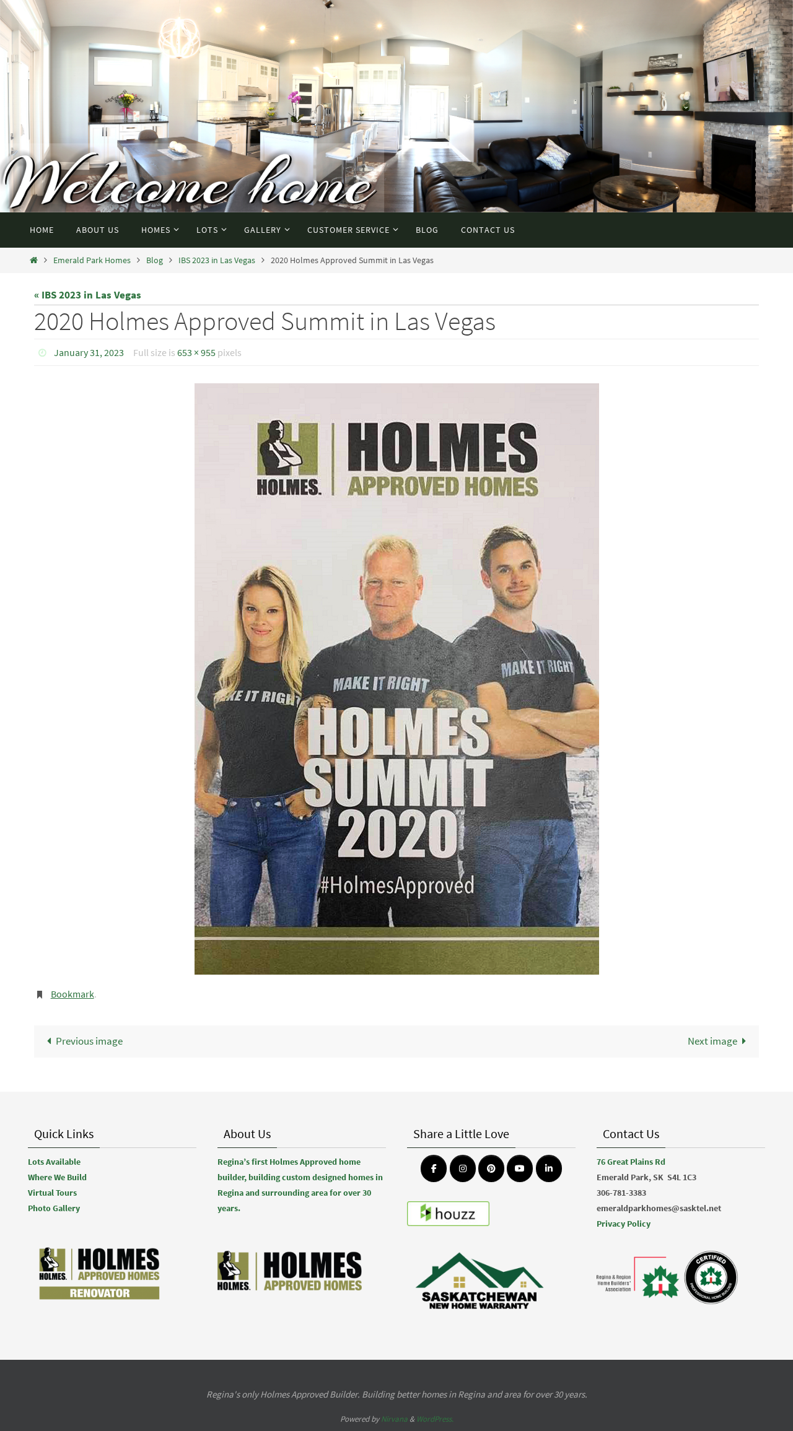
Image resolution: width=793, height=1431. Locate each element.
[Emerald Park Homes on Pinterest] (491, 1168)
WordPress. (434, 1419)
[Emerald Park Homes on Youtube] (520, 1168)
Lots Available (54, 1161)
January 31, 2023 (89, 352)
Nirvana (394, 1419)
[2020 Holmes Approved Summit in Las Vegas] (396, 679)
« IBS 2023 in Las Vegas (87, 295)
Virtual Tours (52, 1192)
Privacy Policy (624, 1223)
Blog (154, 260)
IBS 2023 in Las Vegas (216, 260)
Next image (712, 1041)
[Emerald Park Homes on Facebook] (434, 1168)
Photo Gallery (54, 1208)
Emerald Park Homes (92, 260)
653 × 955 (196, 352)
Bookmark (72, 994)
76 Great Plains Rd (631, 1161)
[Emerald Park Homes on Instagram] (463, 1168)
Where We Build (57, 1177)
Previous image (89, 1041)
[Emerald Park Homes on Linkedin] (549, 1168)
